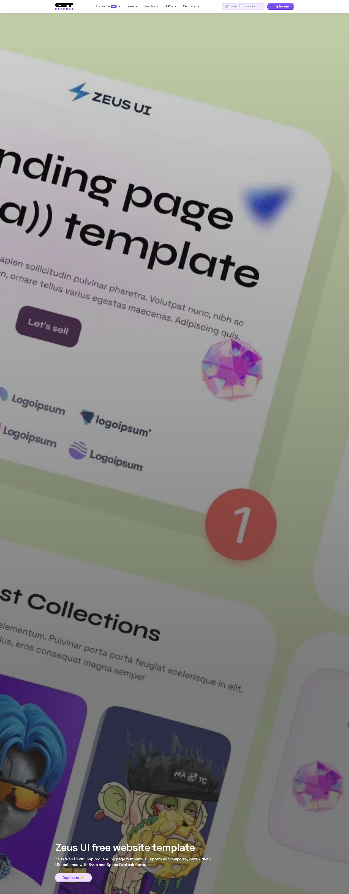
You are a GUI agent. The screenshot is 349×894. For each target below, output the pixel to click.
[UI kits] (171, 6)
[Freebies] (151, 6)
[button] (191, 6)
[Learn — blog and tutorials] (132, 6)
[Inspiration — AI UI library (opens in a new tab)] (108, 6)
